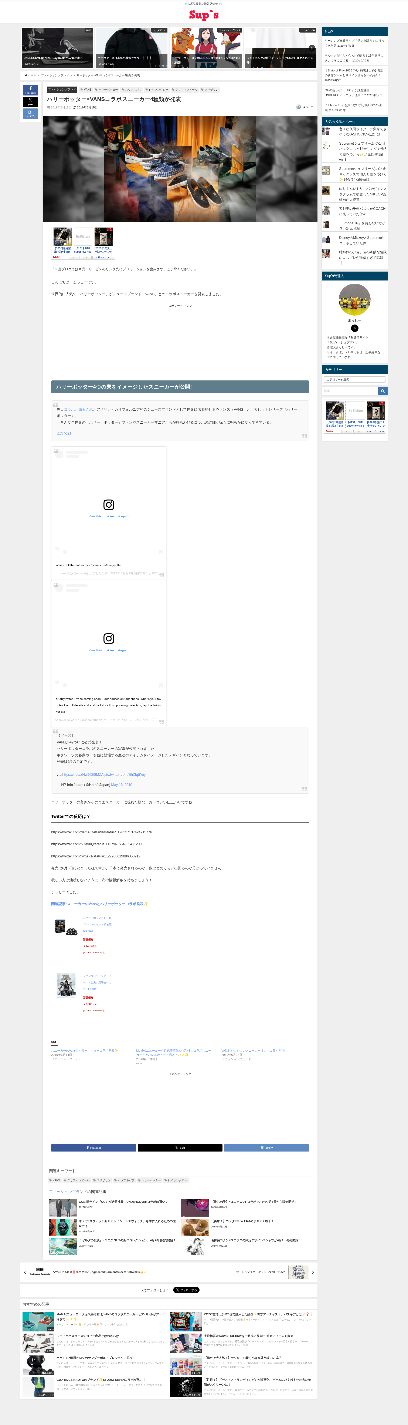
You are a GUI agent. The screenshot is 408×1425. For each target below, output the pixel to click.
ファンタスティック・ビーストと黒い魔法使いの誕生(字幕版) (97, 982)
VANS (87, 89)
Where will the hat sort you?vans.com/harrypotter (89, 565)
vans (63, 573)
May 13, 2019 (121, 784)
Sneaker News (64, 720)
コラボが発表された (80, 409)
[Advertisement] (115, 341)
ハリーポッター (108, 89)
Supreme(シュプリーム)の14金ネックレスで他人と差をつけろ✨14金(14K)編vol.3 (363, 174)
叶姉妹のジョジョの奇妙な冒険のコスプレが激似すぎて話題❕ (363, 257)
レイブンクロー (158, 89)
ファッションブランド (62, 89)
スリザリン (211, 89)
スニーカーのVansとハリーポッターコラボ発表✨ (84, 1050)
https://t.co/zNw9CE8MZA (82, 774)
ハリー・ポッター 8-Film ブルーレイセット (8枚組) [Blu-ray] (97, 924)
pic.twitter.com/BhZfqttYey (125, 774)
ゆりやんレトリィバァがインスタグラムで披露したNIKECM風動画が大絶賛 (363, 194)
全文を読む (65, 433)
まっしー (308, 106)
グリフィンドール (186, 89)
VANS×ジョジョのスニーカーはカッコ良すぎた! (253, 1050)
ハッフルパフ (133, 89)
